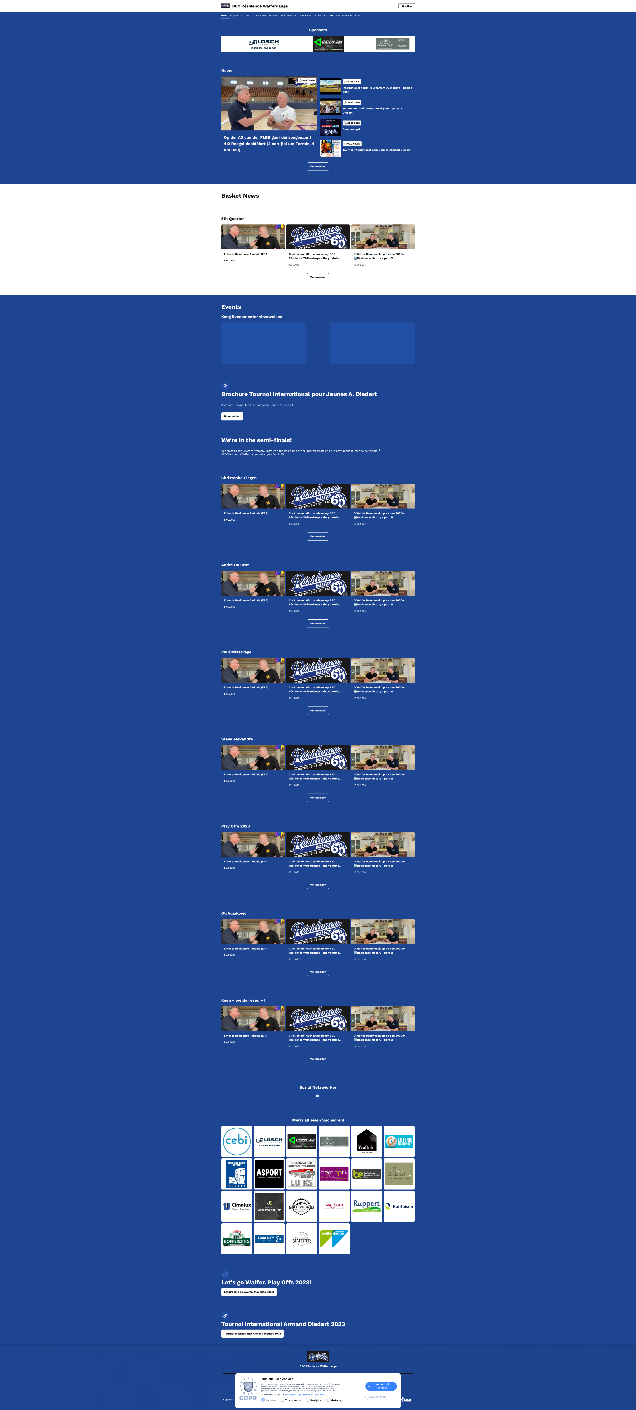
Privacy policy (290, 1395)
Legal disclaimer (303, 1395)
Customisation (293, 1400)
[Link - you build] (318, 44)
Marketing (336, 1400)
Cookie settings (320, 1395)
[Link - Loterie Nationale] (382, 44)
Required (271, 1400)
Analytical (316, 1400)
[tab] (225, 15)
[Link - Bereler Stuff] (253, 44)
